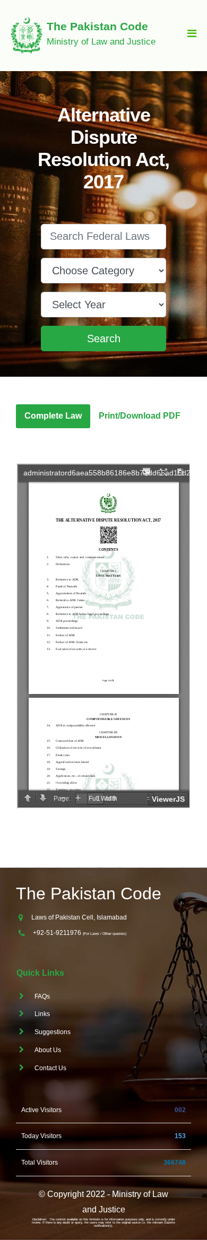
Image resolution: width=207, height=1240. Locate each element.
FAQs (42, 996)
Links (42, 1014)
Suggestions (52, 1032)
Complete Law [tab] (53, 415)
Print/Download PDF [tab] (139, 415)
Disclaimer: (39, 1219)
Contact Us (50, 1068)
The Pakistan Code (88, 893)
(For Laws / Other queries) (104, 933)
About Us (47, 1050)
